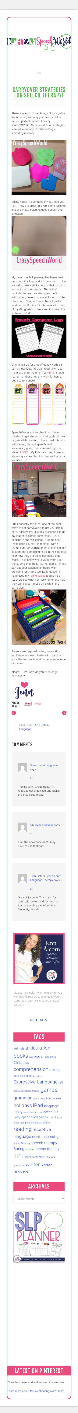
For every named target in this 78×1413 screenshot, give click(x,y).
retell (36, 1137)
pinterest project (33, 1122)
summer (29, 1149)
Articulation (42, 725)
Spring (18, 1148)
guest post (39, 1098)
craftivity (54, 1070)
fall (61, 1082)
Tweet (37, 703)
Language (25, 729)
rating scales (37, 575)
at (31, 778)
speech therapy (44, 1143)
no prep (38, 1112)
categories (50, 1056)
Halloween (53, 1098)
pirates (46, 1123)
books (20, 1056)
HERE (50, 372)
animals (19, 1048)
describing (37, 1076)
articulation (38, 1048)
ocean (47, 1112)
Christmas (21, 1062)
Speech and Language (44, 765)
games (49, 1089)
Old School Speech (42, 824)
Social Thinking (21, 1143)
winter (33, 1164)
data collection (22, 1075)
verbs (44, 1156)
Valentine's (31, 1157)
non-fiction (28, 1112)
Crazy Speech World (39, 42)
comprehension (30, 1069)
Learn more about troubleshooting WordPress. (35, 1391)
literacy (18, 1112)
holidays (22, 1105)
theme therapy (47, 1149)
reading (22, 1129)
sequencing (50, 1137)
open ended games (34, 1117)
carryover (36, 1056)
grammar (22, 1098)
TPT (18, 1156)
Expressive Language (35, 1082)
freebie (36, 1090)
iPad (38, 1105)
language (51, 1106)
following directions (22, 1091)
